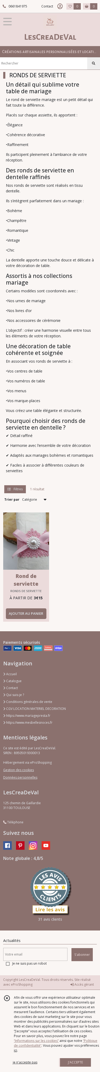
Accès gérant (84, 984)
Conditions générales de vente (28, 701)
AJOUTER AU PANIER (26, 613)
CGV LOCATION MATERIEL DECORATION (35, 708)
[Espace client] (60, 6)
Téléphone (14, 822)
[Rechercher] (93, 63)
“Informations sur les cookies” (36, 1040)
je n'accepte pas (25, 1062)
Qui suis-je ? (14, 695)
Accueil (11, 674)
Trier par (11, 499)
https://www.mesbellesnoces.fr (29, 722)
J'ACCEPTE (75, 1062)
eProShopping (22, 984)
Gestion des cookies (18, 770)
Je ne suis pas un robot (29, 963)
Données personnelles (20, 777)
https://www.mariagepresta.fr (27, 715)
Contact (47, 6)
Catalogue (13, 681)
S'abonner (82, 954)
